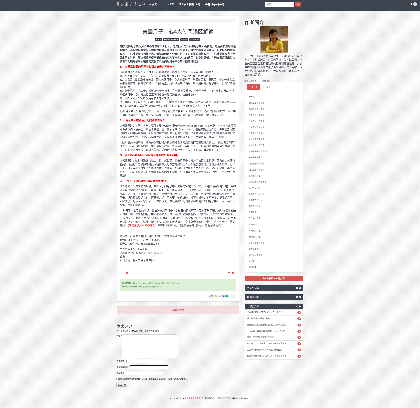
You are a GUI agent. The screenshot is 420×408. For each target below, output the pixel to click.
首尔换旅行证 (255, 206)
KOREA (252, 224)
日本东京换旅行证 (256, 243)
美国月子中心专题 (256, 109)
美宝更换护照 (255, 249)
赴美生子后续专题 (256, 103)
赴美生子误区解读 (172, 39)
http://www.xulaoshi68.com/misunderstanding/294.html (156, 283)
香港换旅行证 (255, 176)
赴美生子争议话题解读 (258, 151)
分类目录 (253, 87)
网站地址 (120, 373)
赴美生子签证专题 (256, 127)
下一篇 (231, 273)
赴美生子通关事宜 (256, 133)
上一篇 (125, 273)
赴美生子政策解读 (256, 115)
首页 (154, 4)
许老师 (185, 39)
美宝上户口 (254, 261)
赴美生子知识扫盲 (256, 145)
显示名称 (121, 361)
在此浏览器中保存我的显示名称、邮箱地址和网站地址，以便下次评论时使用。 (153, 379)
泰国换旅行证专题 (256, 194)
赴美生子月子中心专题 (142, 225)
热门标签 (267, 87)
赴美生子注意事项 (256, 121)
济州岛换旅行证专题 (257, 182)
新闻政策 (253, 212)
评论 (119, 336)
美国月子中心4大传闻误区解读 (178, 31)
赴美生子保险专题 (190, 4)
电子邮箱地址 (123, 367)
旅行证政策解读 (255, 255)
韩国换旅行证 (255, 231)
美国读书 (253, 267)
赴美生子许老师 (193, 398)
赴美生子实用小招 (256, 170)
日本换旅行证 (255, 218)
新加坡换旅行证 (255, 200)
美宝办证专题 (255, 188)
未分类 (252, 97)
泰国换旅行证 (255, 237)
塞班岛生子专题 (216, 4)
